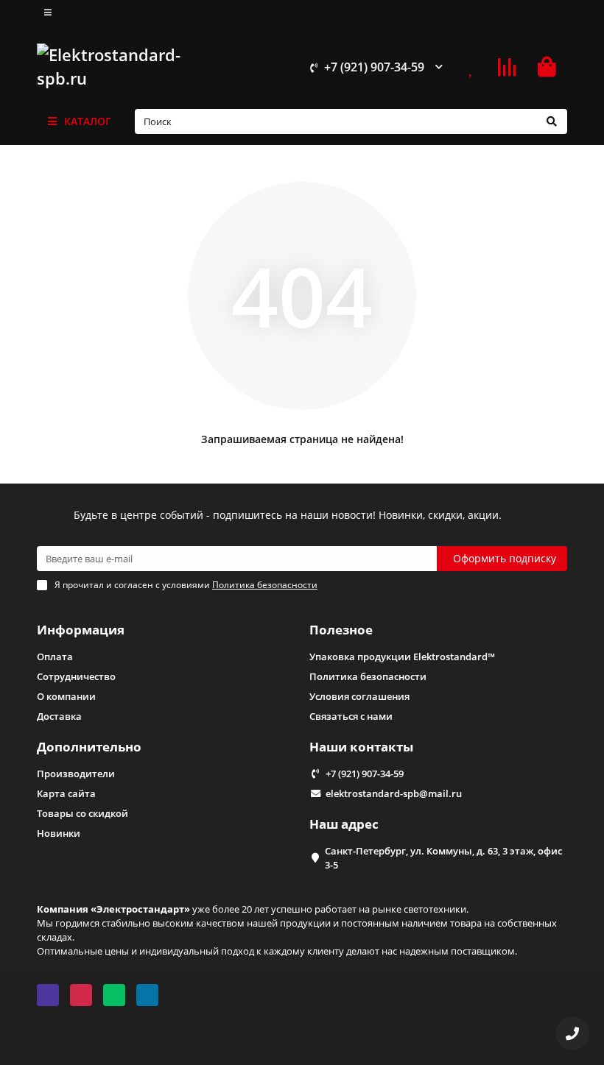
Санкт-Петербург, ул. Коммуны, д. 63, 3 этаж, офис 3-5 (443, 857)
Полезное (341, 629)
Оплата (55, 656)
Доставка (59, 716)
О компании (66, 696)
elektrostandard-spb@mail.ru (394, 793)
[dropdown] (48, 12)
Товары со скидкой (82, 813)
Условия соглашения (359, 696)
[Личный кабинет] (556, 12)
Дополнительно (89, 746)
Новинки (58, 833)
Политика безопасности (367, 676)
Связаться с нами (351, 716)
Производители (76, 773)
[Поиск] (551, 121)
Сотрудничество (76, 676)
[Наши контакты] (572, 1033)
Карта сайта (66, 793)
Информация (80, 629)
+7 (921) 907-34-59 (374, 67)
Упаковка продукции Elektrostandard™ (402, 656)
